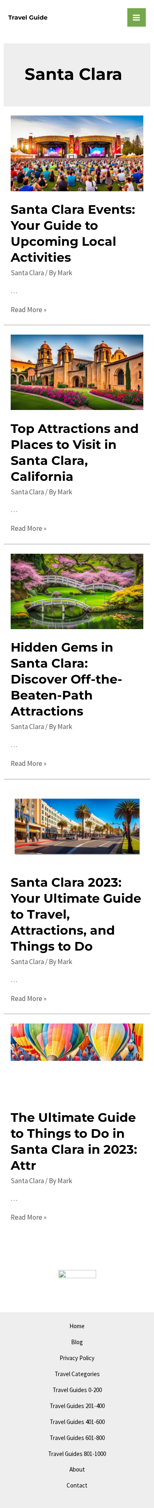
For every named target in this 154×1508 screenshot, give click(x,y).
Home (77, 1326)
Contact (77, 1485)
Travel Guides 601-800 (77, 1438)
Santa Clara (27, 272)
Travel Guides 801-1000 (77, 1454)
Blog (77, 1342)
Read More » (28, 309)
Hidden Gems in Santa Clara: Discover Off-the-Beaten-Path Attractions (66, 679)
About (77, 1469)
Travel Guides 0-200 (77, 1390)
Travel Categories (77, 1374)
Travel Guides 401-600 (77, 1422)
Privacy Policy (77, 1358)
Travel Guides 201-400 (77, 1406)
